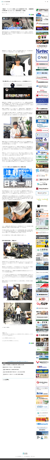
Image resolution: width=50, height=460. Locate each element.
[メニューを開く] (47, 2)
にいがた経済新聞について (19, 456)
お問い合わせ (33, 456)
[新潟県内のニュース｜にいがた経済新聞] (6, 1)
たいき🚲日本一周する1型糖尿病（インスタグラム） (10, 340)
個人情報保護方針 (27, 456)
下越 (20, 12)
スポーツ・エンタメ (11, 12)
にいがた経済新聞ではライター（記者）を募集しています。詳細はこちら (17, 361)
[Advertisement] (18, 42)
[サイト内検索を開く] (45, 1)
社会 (23, 12)
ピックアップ (17, 12)
